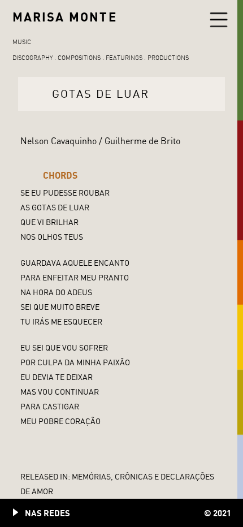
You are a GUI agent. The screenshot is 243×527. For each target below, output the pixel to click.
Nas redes (47, 513)
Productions (168, 58)
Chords (60, 175)
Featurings (124, 58)
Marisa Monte (64, 16)
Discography (32, 58)
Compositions (79, 58)
